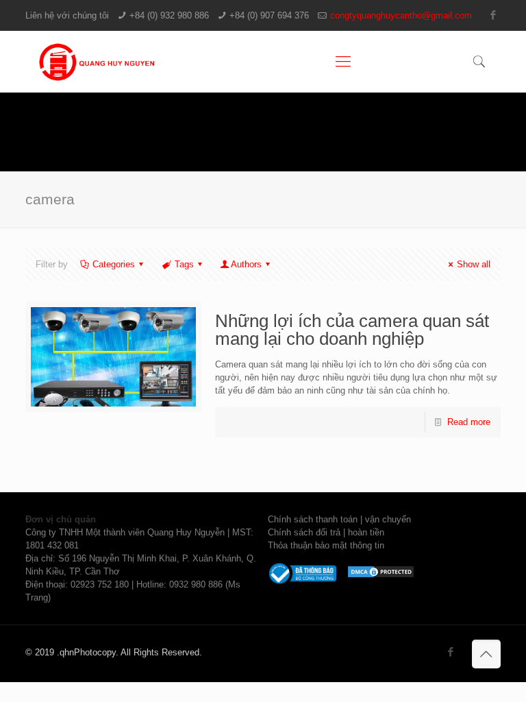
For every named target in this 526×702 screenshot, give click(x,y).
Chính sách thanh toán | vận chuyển (339, 519)
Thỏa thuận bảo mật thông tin (326, 545)
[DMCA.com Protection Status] (381, 575)
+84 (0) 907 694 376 (269, 15)
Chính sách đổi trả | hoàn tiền (326, 532)
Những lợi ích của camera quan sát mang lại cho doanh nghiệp (352, 330)
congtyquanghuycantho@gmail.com (401, 15)
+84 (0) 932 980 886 (169, 15)
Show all (473, 264)
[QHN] (98, 62)
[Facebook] (493, 15)
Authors (246, 264)
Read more (468, 422)
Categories (113, 264)
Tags (184, 264)
